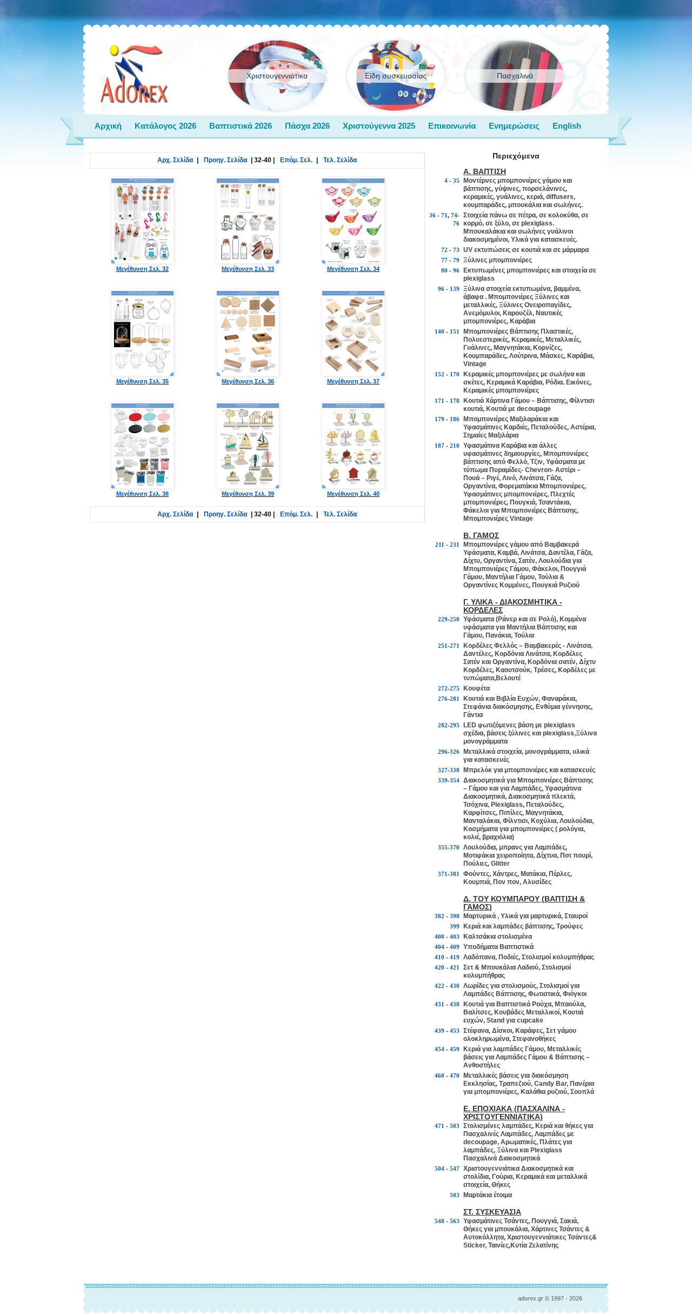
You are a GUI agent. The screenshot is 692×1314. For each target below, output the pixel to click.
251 (443, 645)
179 (439, 419)
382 (439, 916)
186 (455, 419)
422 (439, 986)
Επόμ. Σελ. (296, 160)
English (567, 125)
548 (439, 1221)
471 (439, 1126)
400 (439, 936)
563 (455, 1221)
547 (455, 1168)
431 (439, 1004)
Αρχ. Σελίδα (175, 160)
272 (443, 688)
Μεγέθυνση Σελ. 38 (142, 493)
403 (455, 936)
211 (439, 544)
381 (455, 874)
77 (444, 260)
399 (455, 926)
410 (439, 957)
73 (456, 250)
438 (455, 1004)
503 (455, 1126)
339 (443, 780)
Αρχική (108, 125)
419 (455, 957)
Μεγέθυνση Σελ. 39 (248, 493)
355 (443, 847)
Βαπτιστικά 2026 (240, 125)
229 (443, 619)
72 (444, 250)
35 (456, 180)
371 (443, 874)
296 (443, 751)
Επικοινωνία (452, 125)
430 (455, 986)
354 (455, 780)
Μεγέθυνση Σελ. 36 (248, 381)
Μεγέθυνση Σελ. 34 (353, 269)
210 (455, 445)
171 (439, 400)
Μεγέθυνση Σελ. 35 (142, 381)
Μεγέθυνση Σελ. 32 (142, 269)
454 (439, 1049)
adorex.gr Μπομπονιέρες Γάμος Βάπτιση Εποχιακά (134, 74)
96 (456, 270)
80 (444, 270)
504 (439, 1168)
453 (455, 1030)
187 (439, 445)
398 (455, 916)
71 (444, 215)
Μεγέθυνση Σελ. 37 (353, 381)
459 (455, 1049)
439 (439, 1030)
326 (455, 751)
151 (455, 331)
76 (456, 223)
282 (443, 725)
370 (455, 847)
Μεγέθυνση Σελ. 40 (353, 493)
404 (439, 947)
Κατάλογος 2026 (165, 125)
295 (455, 725)
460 (439, 1075)
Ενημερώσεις (514, 125)
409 (455, 947)
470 (455, 1075)
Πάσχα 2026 (307, 125)
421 (455, 967)
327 (443, 770)
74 (454, 215)
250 (455, 619)
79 (456, 260)
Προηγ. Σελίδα (225, 160)
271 (455, 645)
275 (455, 688)
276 (443, 698)
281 (455, 698)
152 (439, 374)
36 (432, 215)
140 (439, 331)
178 (455, 400)
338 (455, 770)
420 (439, 967)
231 (455, 544)
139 (455, 289)
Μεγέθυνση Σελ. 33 (248, 269)
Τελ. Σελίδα (340, 160)
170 (455, 374)
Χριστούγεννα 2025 (379, 125)
